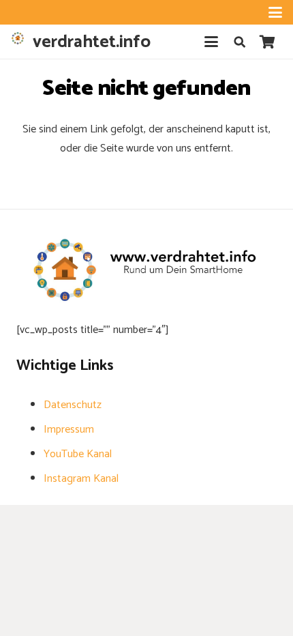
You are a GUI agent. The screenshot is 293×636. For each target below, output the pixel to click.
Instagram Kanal (81, 478)
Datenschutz (73, 405)
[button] (275, 12)
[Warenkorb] (267, 42)
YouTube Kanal (78, 454)
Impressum (69, 429)
